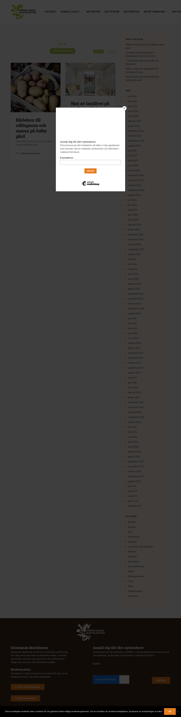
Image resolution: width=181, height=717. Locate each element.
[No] (177, 711)
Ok (170, 711)
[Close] (124, 108)
